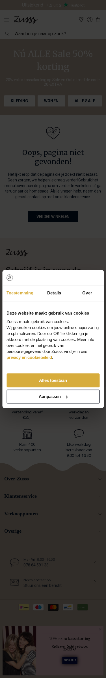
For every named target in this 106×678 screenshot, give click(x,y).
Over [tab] (87, 292)
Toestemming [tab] (20, 292)
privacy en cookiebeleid (29, 357)
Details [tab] (54, 292)
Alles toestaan (53, 380)
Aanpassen (50, 396)
